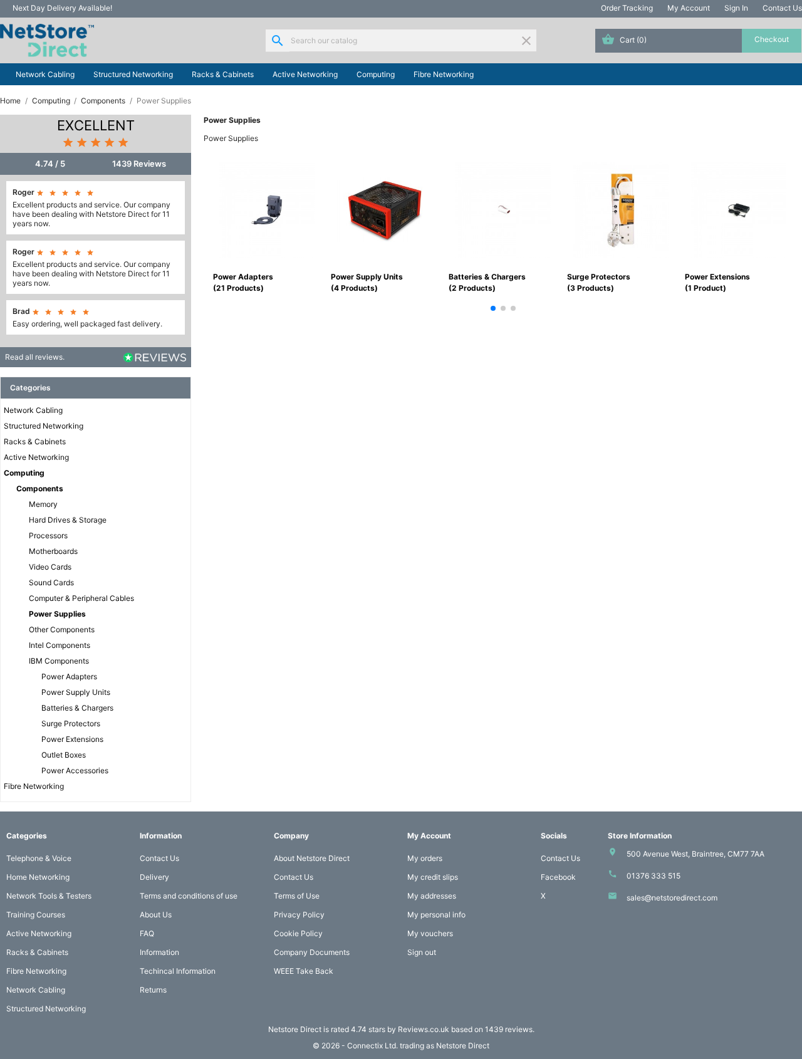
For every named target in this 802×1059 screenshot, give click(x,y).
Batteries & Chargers (77, 707)
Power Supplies (57, 613)
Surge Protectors (70, 723)
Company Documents (312, 952)
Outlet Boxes (63, 754)
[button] (493, 308)
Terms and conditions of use (188, 895)
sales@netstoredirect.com (672, 897)
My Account (688, 8)
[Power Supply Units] (384, 209)
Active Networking (305, 74)
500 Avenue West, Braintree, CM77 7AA (695, 853)
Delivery (154, 877)
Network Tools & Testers (48, 895)
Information (159, 952)
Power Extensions (72, 739)
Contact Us (782, 8)
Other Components (62, 629)
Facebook (558, 877)
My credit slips (432, 877)
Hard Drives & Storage (68, 519)
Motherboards (53, 551)
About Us (156, 914)
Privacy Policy (299, 914)
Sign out (421, 952)
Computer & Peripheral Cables (81, 598)
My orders (424, 858)
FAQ (147, 933)
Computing (376, 74)
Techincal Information (178, 971)
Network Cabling (45, 74)
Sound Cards (51, 582)
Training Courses (35, 914)
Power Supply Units (75, 692)
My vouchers (430, 933)
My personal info (436, 914)
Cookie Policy (298, 933)
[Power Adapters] (267, 209)
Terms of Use (297, 895)
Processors (48, 535)
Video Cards (50, 566)
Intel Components (59, 645)
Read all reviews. (35, 357)
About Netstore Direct (312, 858)
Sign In (736, 8)
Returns (153, 989)
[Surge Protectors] (621, 209)
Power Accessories (74, 770)
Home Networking (38, 877)
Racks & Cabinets (223, 74)
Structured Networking (133, 74)
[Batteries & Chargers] (502, 209)
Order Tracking (627, 8)
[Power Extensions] (738, 209)
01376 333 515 (653, 875)
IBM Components (59, 660)
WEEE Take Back (303, 971)
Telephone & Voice (38, 858)
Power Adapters (69, 676)
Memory (43, 504)
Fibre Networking (444, 74)
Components (39, 488)
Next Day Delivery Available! (62, 8)
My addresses (431, 895)
